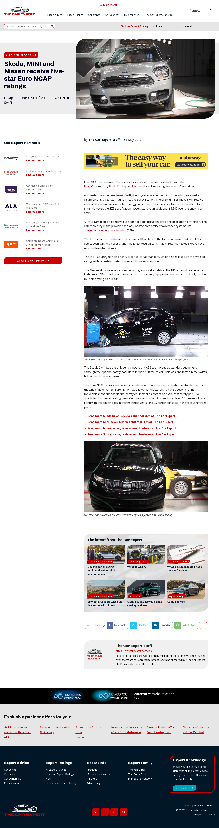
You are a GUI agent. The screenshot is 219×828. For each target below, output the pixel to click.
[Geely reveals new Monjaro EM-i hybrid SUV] (146, 589)
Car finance (10, 774)
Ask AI (52, 26)
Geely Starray (176, 601)
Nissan (136, 186)
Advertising (93, 783)
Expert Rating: (176, 596)
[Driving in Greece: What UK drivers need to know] (106, 589)
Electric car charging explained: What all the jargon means (102, 570)
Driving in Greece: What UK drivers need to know (104, 603)
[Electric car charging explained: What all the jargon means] (106, 554)
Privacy (198, 805)
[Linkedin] (114, 812)
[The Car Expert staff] (99, 655)
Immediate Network (140, 778)
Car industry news (21, 55)
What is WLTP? (136, 566)
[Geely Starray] (186, 589)
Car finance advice (179, 561)
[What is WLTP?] (146, 554)
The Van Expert (137, 769)
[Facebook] (105, 812)
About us (92, 769)
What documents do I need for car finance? (184, 568)
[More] (203, 625)
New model (135, 596)
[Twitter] (95, 812)
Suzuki (119, 195)
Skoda (113, 186)
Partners (92, 778)
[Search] (211, 11)
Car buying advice (138, 561)
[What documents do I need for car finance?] (186, 554)
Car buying (10, 769)
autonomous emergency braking (105, 230)
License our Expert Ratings (61, 783)
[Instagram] (123, 812)
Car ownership (12, 778)
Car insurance (12, 783)
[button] (146, 321)
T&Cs (188, 805)
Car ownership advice (101, 561)
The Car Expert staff (104, 140)
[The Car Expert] (19, 10)
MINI (87, 186)
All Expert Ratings (56, 769)
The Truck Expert (138, 774)
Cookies (210, 805)
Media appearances (98, 774)
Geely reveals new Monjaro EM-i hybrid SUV (144, 603)
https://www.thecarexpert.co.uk (134, 650)
